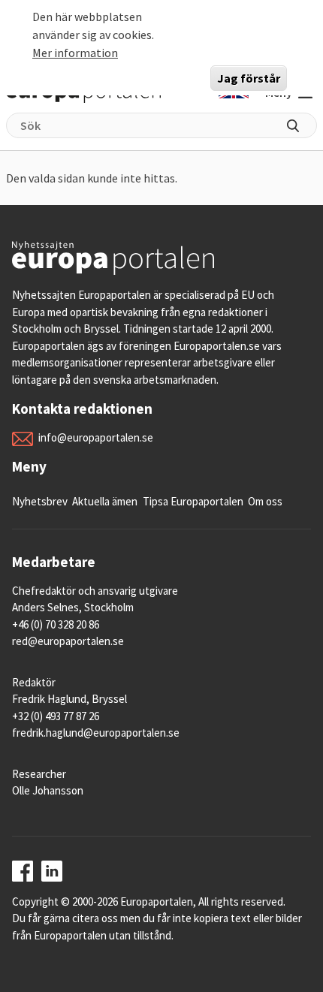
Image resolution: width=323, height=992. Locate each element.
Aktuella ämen (104, 501)
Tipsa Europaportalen (193, 501)
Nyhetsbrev (40, 501)
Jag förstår (248, 78)
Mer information (75, 52)
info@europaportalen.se (95, 437)
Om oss (265, 501)
